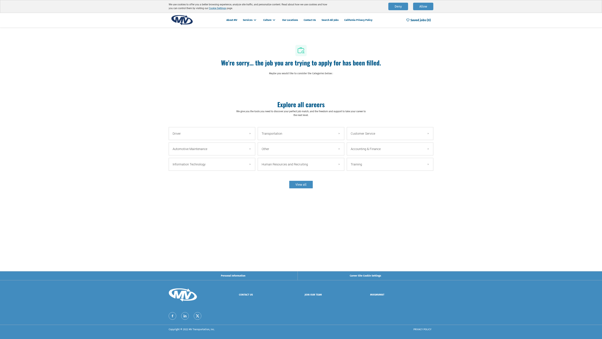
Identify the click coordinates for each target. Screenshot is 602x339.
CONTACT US (246, 294)
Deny (398, 6)
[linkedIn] (185, 316)
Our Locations (290, 20)
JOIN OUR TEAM (313, 294)
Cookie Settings (217, 8)
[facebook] (172, 316)
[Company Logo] (182, 19)
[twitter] (197, 316)
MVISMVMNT (377, 294)
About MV (231, 20)
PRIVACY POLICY (422, 329)
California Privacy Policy (358, 20)
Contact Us (310, 20)
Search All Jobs (330, 20)
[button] (301, 184)
